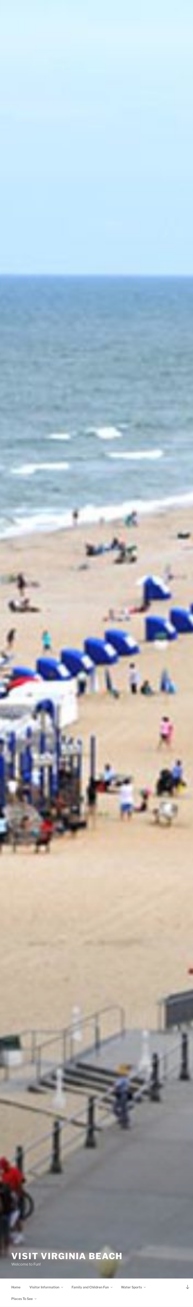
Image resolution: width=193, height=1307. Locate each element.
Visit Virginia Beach (67, 1256)
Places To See (22, 1299)
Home (15, 1287)
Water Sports (131, 1287)
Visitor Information (44, 1287)
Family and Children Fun (90, 1287)
